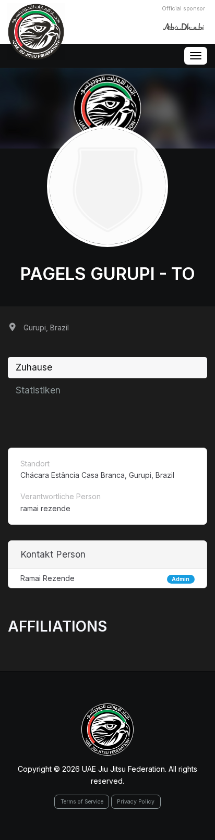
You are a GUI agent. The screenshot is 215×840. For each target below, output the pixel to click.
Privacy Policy (135, 801)
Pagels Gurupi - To (107, 273)
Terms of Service (82, 801)
